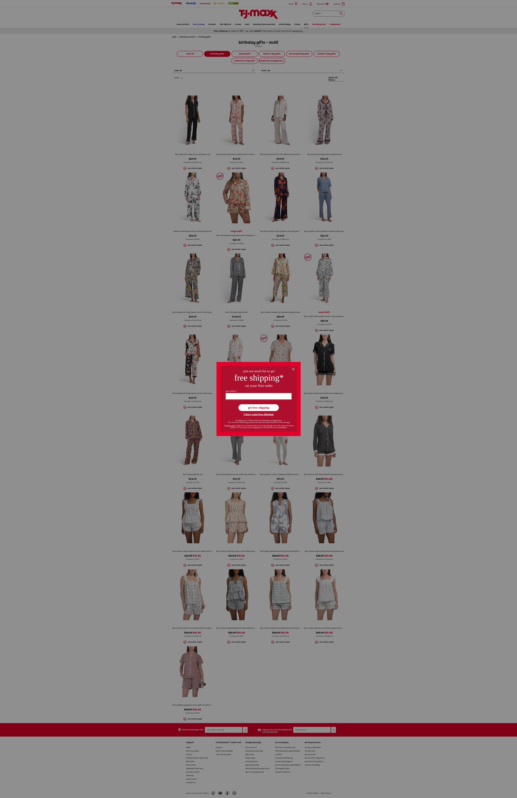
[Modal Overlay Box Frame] (258, 399)
